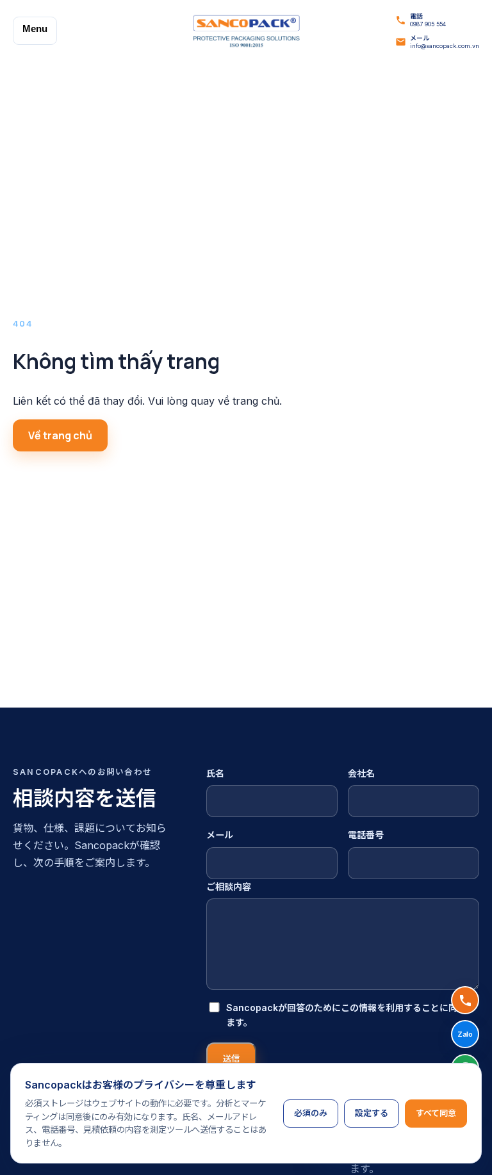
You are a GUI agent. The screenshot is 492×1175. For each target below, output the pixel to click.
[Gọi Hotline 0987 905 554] (465, 1000)
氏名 (215, 773)
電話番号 (366, 834)
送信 (231, 1058)
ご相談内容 (228, 886)
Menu (34, 28)
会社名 (361, 773)
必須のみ (310, 1113)
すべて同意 (436, 1113)
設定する (371, 1113)
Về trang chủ (60, 435)
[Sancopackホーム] (246, 31)
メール (219, 834)
